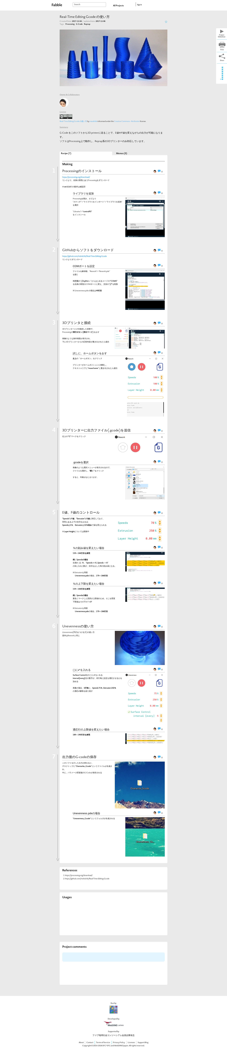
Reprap (87, 24)
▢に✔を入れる (82, 669)
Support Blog (143, 1043)
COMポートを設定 (84, 266)
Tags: (62, 24)
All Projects (118, 6)
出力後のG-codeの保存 (79, 757)
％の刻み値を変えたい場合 (88, 548)
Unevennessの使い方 (78, 626)
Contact (89, 1043)
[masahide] (64, 102)
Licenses (131, 1043)
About (81, 1043)
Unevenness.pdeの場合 (86, 813)
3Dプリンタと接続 (76, 323)
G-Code (79, 24)
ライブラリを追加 (83, 193)
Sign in (139, 5)
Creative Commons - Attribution (127, 121)
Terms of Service (103, 1043)
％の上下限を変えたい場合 (88, 583)
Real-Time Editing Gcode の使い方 (73, 121)
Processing (70, 24)
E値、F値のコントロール (81, 513)
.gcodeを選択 (81, 462)
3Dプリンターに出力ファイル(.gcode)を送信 (96, 430)
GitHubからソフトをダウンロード (88, 250)
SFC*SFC (106, 1046)
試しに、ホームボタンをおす (90, 353)
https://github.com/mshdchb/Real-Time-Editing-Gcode (87, 879)
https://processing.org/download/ (78, 876)
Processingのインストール (82, 171)
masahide (93, 121)
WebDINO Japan (121, 1046)
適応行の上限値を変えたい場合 (91, 729)
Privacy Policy (119, 1043)
